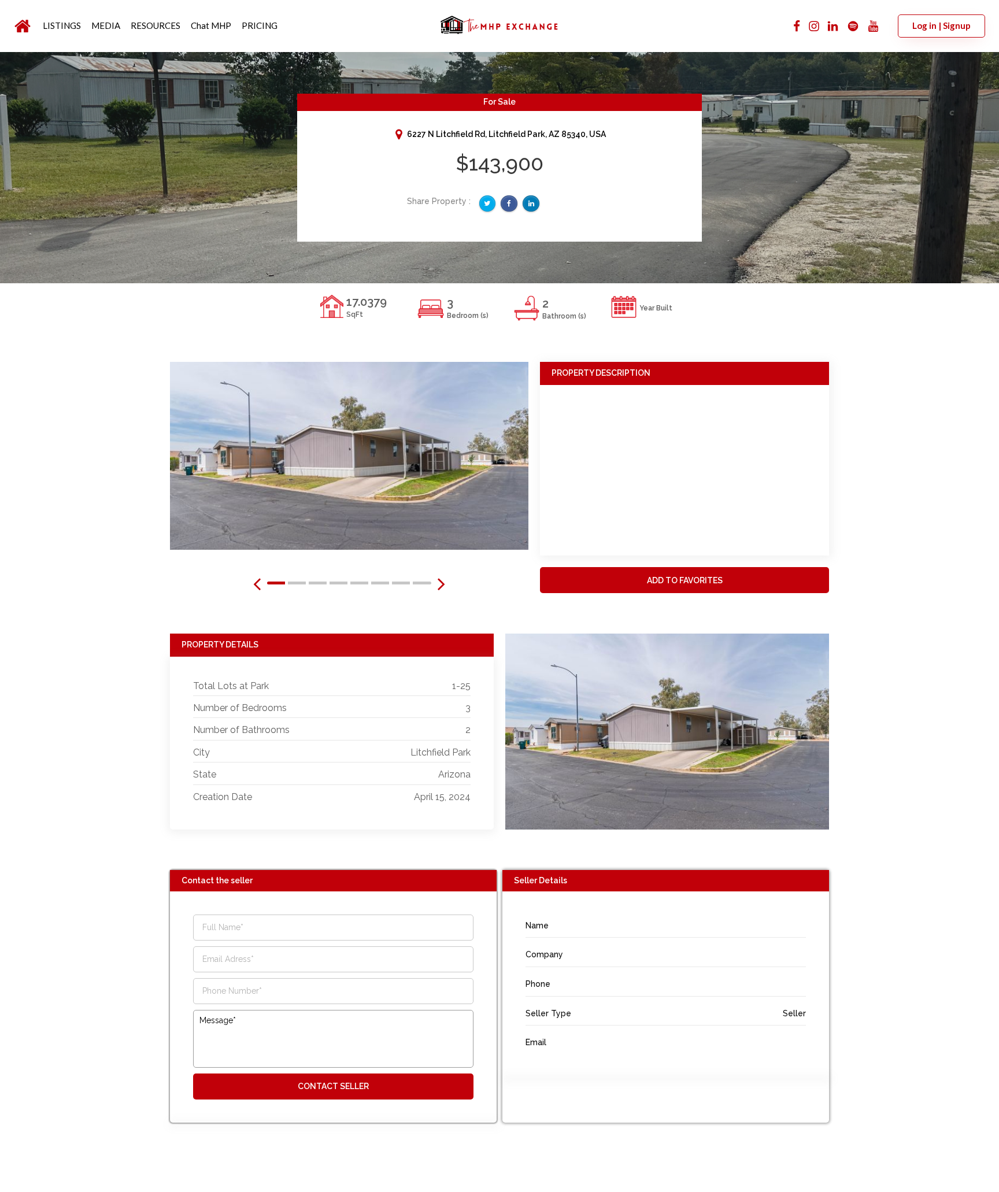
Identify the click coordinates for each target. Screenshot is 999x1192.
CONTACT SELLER (333, 1086)
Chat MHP (211, 25)
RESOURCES (155, 25)
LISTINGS (62, 25)
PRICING (260, 25)
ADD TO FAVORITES (685, 580)
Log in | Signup (941, 25)
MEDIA (105, 25)
